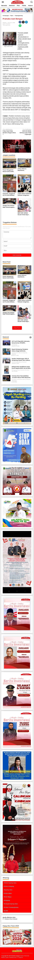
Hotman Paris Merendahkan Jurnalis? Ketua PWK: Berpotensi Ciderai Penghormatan (21, 376)
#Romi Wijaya (7, 897)
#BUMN (6, 911)
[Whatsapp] (20, 25)
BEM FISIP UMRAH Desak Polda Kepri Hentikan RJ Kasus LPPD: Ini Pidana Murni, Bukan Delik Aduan (24, 213)
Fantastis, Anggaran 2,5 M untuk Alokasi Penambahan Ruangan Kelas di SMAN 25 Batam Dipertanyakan (9, 194)
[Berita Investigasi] (17, 2)
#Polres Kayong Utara (10, 883)
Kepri (4, 23)
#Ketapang (7, 900)
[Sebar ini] (20, 22)
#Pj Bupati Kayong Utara (11, 904)
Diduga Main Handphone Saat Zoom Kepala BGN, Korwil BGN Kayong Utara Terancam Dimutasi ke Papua (21, 367)
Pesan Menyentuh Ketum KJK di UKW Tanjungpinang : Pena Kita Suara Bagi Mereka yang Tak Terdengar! (9, 170)
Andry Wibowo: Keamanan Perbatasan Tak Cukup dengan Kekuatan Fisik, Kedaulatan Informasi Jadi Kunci (24, 169)
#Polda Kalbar (8, 893)
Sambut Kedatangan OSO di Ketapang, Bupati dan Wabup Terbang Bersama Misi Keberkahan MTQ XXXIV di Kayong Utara (21, 359)
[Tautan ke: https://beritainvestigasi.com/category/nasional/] (30, 337)
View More (17, 328)
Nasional (8, 23)
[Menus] (2, 2)
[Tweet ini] (23, 22)
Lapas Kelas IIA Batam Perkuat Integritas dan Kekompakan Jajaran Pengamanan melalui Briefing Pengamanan (24, 194)
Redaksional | (13, 957)
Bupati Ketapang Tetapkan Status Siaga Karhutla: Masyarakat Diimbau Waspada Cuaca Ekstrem (21, 350)
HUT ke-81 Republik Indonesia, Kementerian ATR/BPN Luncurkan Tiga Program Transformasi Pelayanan (21, 342)
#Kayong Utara (8, 890)
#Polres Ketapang (9, 886)
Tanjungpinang (6, 25)
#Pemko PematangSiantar (11, 907)
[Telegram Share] (26, 22)
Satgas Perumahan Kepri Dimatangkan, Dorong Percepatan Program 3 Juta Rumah (9, 206)
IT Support (20, 957)
